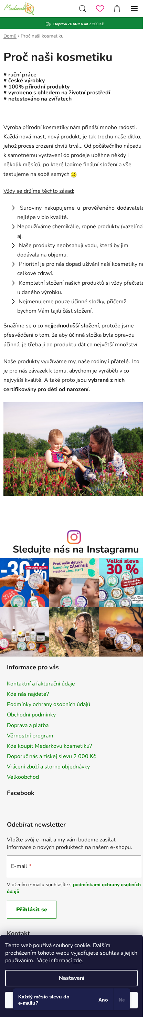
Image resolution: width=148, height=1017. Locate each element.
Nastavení (71, 978)
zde (77, 960)
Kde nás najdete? (28, 694)
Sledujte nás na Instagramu (76, 550)
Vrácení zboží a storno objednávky (48, 766)
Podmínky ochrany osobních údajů (48, 704)
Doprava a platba (28, 725)
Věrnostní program (30, 736)
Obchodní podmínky (31, 715)
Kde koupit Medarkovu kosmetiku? (49, 746)
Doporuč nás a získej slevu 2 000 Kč (51, 756)
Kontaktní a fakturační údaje (41, 684)
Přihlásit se (31, 909)
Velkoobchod (23, 777)
